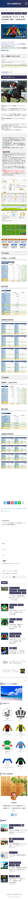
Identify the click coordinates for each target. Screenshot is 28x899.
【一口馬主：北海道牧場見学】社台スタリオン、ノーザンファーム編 (17, 598)
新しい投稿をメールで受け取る (10, 573)
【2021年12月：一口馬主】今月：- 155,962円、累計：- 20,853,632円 (17, 880)
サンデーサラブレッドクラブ (9, 508)
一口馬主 (24, 508)
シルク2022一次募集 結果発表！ (18, 855)
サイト (3, 555)
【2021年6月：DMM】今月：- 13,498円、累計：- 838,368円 (16, 626)
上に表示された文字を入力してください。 (11, 563)
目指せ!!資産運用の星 (14, 4)
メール (4, 549)
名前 (3, 543)
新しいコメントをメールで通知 (10, 571)
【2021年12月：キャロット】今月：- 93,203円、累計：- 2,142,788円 (17, 612)
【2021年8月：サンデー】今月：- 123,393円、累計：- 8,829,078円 (17, 641)
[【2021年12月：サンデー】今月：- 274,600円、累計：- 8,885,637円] (15, 502)
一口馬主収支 (18, 508)
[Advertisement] (14, 484)
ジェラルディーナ (6, 511)
